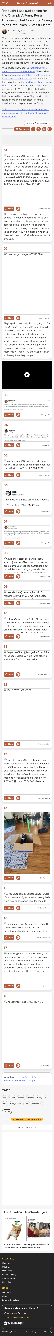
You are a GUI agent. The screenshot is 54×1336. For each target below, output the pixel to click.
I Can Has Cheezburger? (27, 3)
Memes (30, 1097)
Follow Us (23, 1076)
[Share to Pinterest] (44, 129)
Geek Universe (8, 1278)
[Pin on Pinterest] (18, 209)
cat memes (37, 1103)
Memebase (7, 1271)
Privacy (34, 1332)
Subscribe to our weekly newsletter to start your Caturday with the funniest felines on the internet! (25, 113)
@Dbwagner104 (45, 209)
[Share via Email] (49, 129)
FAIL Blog (6, 1267)
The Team (6, 1292)
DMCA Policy (48, 1332)
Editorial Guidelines (10, 1300)
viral (5, 1103)
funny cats (41, 1097)
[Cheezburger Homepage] (27, 1323)
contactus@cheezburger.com (16, 1317)
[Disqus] (27, 1170)
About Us (6, 1296)
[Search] (7, 3)
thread (21, 1097)
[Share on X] (38, 129)
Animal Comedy (9, 1274)
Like (8, 1111)
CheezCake (7, 1282)
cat (4, 1097)
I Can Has (6, 1263)
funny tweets (15, 1103)
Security (40, 1332)
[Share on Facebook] (33, 129)
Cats (27, 1103)
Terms (28, 1332)
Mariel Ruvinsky (14, 31)
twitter (12, 1097)
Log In (49, 3)
